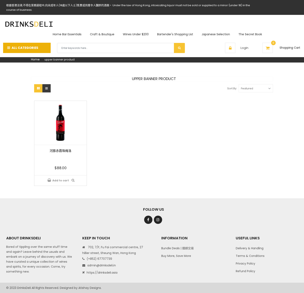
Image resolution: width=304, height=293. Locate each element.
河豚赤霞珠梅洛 (60, 151)
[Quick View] (74, 180)
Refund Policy (245, 271)
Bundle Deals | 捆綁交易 (177, 248)
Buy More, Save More (176, 256)
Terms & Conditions (250, 256)
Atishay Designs (89, 288)
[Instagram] (158, 220)
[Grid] (38, 88)
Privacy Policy (245, 263)
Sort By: (232, 88)
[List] (46, 88)
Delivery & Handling (249, 248)
